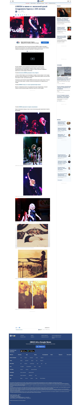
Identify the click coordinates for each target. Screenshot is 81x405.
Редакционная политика (19, 329)
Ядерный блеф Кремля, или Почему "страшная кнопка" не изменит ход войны (62, 129)
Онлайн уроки (32, 363)
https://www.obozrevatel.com (41, 382)
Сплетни (44, 329)
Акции (35, 366)
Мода (36, 378)
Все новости (69, 354)
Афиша (21, 378)
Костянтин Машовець (61, 177)
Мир (27, 354)
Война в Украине (33, 3)
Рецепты (21, 369)
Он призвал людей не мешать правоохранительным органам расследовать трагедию (62, 41)
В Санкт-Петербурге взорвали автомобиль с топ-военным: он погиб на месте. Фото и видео (63, 96)
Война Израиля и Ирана (40, 3)
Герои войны (28, 3)
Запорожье (31, 357)
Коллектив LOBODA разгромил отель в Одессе (29, 72)
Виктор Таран (59, 131)
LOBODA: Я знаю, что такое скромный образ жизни (30, 84)
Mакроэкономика (31, 372)
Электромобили (28, 366)
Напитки (27, 369)
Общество (60, 354)
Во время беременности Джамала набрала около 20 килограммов (63, 23)
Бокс (36, 360)
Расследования (45, 354)
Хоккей (32, 360)
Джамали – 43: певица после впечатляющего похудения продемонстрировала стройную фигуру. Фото (63, 19)
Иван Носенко (60, 158)
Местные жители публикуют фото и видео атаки (63, 82)
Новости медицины (23, 375)
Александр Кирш (60, 164)
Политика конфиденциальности (56, 335)
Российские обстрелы (52, 3)
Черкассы (42, 357)
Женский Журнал (42, 378)
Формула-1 (41, 360)
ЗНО (41, 363)
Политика (19, 354)
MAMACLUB (30, 375)
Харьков (26, 357)
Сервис (40, 366)
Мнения (59, 119)
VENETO (46, 3)
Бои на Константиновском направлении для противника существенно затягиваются (62, 174)
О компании (22, 335)
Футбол (21, 360)
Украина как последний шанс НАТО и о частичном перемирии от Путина (62, 162)
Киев (21, 357)
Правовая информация (44, 335)
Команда (32, 335)
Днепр (37, 357)
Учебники (25, 363)
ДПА (37, 363)
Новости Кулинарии (34, 369)
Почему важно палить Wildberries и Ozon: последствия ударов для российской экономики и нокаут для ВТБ (62, 122)
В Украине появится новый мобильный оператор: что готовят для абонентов (61, 28)
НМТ (45, 363)
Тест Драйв (22, 366)
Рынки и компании (23, 372)
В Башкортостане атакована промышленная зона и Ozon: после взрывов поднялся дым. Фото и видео (64, 79)
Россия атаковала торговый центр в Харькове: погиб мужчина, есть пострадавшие (64, 87)
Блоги (52, 354)
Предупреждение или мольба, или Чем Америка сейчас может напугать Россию (62, 155)
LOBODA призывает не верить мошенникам (28, 106)
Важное (59, 5)
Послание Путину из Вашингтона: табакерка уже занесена (62, 168)
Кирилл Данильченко (61, 125)
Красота (32, 378)
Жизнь (35, 354)
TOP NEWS (59, 65)
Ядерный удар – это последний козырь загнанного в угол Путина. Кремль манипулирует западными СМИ (62, 135)
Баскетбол (26, 360)
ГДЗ (20, 363)
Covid (35, 375)
